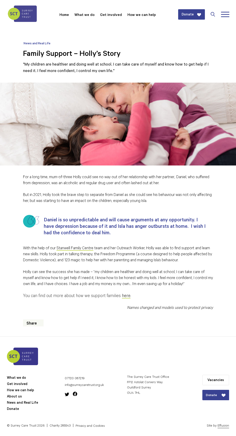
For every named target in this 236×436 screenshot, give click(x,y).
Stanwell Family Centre (74, 249)
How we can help (141, 15)
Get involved (111, 15)
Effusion (223, 426)
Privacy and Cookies (90, 426)
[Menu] (225, 14)
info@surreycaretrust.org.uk (84, 385)
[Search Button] (215, 14)
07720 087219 (75, 379)
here (126, 296)
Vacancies (215, 380)
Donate (13, 409)
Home (64, 15)
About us (14, 397)
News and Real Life (37, 43)
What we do (84, 15)
